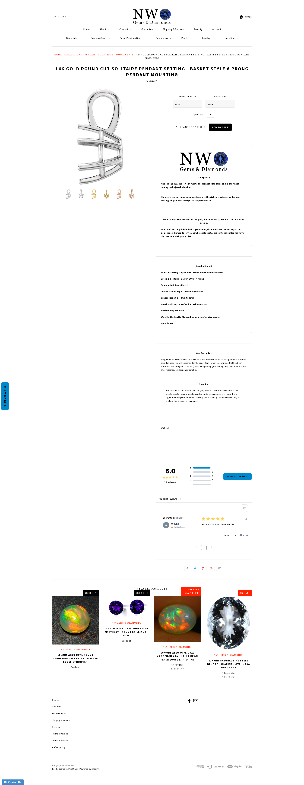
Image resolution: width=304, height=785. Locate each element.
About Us (104, 29)
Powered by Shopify (89, 768)
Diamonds (72, 38)
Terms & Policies (60, 733)
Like (187, 568)
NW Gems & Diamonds (75, 649)
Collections (73, 54)
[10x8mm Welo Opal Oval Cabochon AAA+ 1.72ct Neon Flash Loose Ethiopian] (177, 619)
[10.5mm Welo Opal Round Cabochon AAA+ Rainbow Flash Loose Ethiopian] (75, 620)
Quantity (198, 114)
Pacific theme (58, 768)
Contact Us (125, 29)
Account (216, 29)
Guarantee (147, 29)
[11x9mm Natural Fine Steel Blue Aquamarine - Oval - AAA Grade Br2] (229, 623)
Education (229, 38)
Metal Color (220, 96)
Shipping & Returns (173, 29)
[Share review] (246, 519)
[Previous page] (196, 548)
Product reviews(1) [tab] (169, 499)
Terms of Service (60, 740)
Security (198, 29)
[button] (241, 535)
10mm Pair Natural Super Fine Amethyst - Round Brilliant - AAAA (126, 632)
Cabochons (162, 38)
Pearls (185, 38)
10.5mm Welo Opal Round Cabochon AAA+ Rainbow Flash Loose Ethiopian (75, 658)
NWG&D (152, 81)
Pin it (203, 568)
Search (55, 700)
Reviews (5, 396)
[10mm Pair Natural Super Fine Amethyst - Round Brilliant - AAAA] (126, 607)
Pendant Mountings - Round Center (110, 54)
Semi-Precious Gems (131, 38)
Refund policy (58, 747)
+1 (211, 568)
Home (86, 29)
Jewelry (206, 38)
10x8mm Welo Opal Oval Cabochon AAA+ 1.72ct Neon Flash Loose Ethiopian (177, 656)
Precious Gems (99, 38)
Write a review (237, 476)
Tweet (195, 568)
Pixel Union (73, 768)
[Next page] (211, 548)
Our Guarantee (59, 713)
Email (219, 568)
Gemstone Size (187, 96)
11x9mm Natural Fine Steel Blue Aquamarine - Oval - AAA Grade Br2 (228, 664)
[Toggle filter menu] (244, 508)
